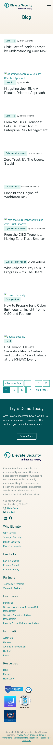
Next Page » (42, 390)
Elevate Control (11, 565)
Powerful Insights (12, 546)
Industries (8, 602)
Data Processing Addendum (26, 738)
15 (15, 390)
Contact (11, 512)
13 (47, 384)
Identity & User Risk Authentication (21, 623)
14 (7, 390)
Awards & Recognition (14, 646)
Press (6, 655)
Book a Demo (26, 436)
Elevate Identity (11, 569)
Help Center (13, 508)
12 (39, 384)
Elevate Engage (11, 560)
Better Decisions (11, 541)
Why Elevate (9, 533)
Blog (5, 670)
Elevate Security (18, 5)
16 (23, 390)
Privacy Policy (23, 735)
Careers (7, 642)
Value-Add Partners (12, 588)
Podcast (7, 674)
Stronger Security (12, 537)
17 (31, 390)
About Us (8, 638)
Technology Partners (13, 584)
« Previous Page (13, 384)
